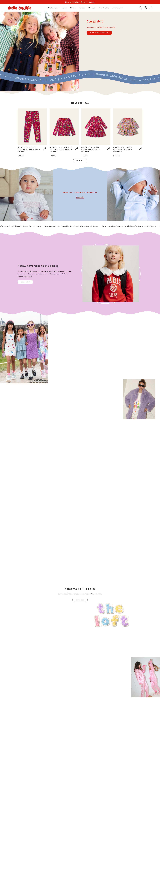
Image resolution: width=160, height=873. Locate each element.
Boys (81, 8)
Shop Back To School (99, 33)
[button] (53, 7)
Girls (72, 8)
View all (80, 161)
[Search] (140, 7)
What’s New (53, 8)
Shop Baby (80, 197)
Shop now (80, 600)
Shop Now (25, 282)
